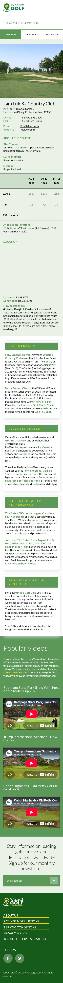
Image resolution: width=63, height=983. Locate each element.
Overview (10, 34)
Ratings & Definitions (21, 921)
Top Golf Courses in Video (24, 939)
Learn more (31, 34)
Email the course (29, 126)
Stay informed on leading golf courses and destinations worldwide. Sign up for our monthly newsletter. (32, 857)
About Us (10, 915)
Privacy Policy (15, 933)
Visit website (27, 129)
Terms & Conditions (19, 927)
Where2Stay (52, 34)
